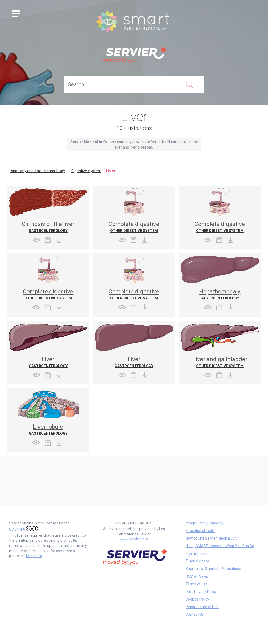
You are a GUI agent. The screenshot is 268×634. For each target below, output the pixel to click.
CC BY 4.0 (17, 529)
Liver (48, 359)
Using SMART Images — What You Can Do (220, 546)
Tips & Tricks (196, 553)
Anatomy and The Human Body (37, 170)
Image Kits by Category (205, 523)
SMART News (197, 576)
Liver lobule (48, 426)
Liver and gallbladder (219, 359)
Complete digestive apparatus (134, 227)
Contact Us (195, 614)
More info (34, 556)
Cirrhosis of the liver (48, 224)
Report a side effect (202, 607)
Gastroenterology (48, 231)
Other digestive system (134, 231)
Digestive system (86, 170)
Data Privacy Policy (201, 592)
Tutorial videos (198, 561)
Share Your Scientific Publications (213, 569)
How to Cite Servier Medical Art (211, 538)
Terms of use (197, 584)
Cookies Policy (197, 599)
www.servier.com (134, 539)
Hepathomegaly (219, 291)
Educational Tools (200, 531)
